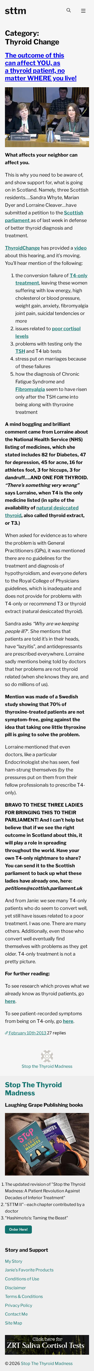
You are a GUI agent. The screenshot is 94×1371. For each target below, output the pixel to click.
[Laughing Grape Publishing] (47, 1174)
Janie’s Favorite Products (29, 1269)
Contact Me (16, 1314)
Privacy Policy (18, 1305)
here (10, 1001)
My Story (13, 1261)
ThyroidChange (22, 248)
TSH (20, 351)
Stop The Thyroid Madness (47, 1363)
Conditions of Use (22, 1278)
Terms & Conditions (24, 1296)
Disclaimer (15, 1287)
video (80, 248)
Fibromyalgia (30, 389)
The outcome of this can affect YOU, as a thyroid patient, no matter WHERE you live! (41, 66)
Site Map (13, 1323)
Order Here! (18, 1229)
